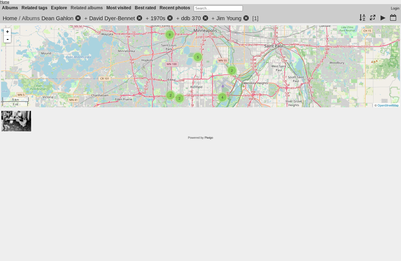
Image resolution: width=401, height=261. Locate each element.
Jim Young (228, 18)
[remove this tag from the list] (78, 18)
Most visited (118, 7)
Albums (10, 7)
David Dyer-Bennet (112, 18)
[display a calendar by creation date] (393, 18)
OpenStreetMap (388, 105)
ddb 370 (191, 18)
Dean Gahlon (57, 18)
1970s (158, 18)
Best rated (145, 7)
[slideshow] (383, 18)
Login (395, 8)
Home (4, 2)
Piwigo (209, 137)
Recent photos (175, 7)
